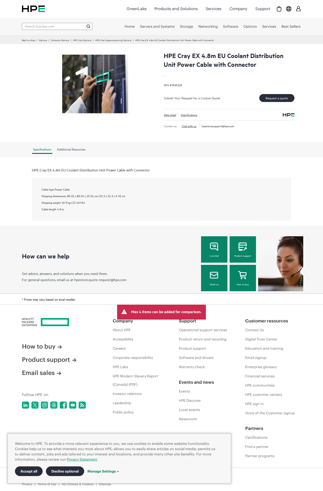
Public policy (123, 412)
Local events (189, 409)
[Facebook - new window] (63, 405)
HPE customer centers (263, 394)
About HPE (122, 330)
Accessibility (123, 339)
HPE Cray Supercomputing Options (113, 40)
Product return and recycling (203, 339)
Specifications (189, 115)
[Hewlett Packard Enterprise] (33, 8)
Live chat (214, 255)
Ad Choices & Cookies (78, 484)
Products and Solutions (176, 8)
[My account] (298, 8)
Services (213, 8)
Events (184, 391)
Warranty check (192, 367)
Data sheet (170, 115)
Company (238, 8)
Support (262, 8)
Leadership (122, 403)
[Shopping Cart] (279, 8)
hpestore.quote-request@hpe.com (100, 279)
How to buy (243, 284)
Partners (254, 428)
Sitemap (105, 484)
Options (43, 40)
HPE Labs (120, 367)
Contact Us (254, 330)
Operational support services (203, 330)
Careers (119, 348)
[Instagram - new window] (44, 405)
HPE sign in (254, 404)
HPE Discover (190, 400)
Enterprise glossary (261, 367)
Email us (214, 284)
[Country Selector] (288, 8)
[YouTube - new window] (72, 405)
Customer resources (266, 321)
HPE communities (260, 385)
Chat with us (189, 126)
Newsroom (188, 419)
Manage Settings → (103, 471)
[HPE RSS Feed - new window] (82, 405)
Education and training (264, 348)
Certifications (256, 437)
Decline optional (65, 471)
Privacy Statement (82, 459)
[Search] (88, 26)
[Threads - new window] (53, 405)
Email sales (38, 373)
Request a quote (277, 98)
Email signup (256, 357)
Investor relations (127, 393)
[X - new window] (34, 405)
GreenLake (137, 8)
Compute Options (60, 40)
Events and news (196, 382)
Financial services (260, 376)
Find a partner (257, 446)
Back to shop (28, 40)
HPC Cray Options (82, 40)
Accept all (28, 471)
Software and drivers (196, 357)
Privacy (27, 484)
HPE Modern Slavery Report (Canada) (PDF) (135, 380)
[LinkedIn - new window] (25, 405)
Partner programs (259, 456)
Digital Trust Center (261, 339)
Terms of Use (47, 484)
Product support (242, 255)
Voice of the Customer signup (270, 413)
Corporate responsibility (133, 357)
